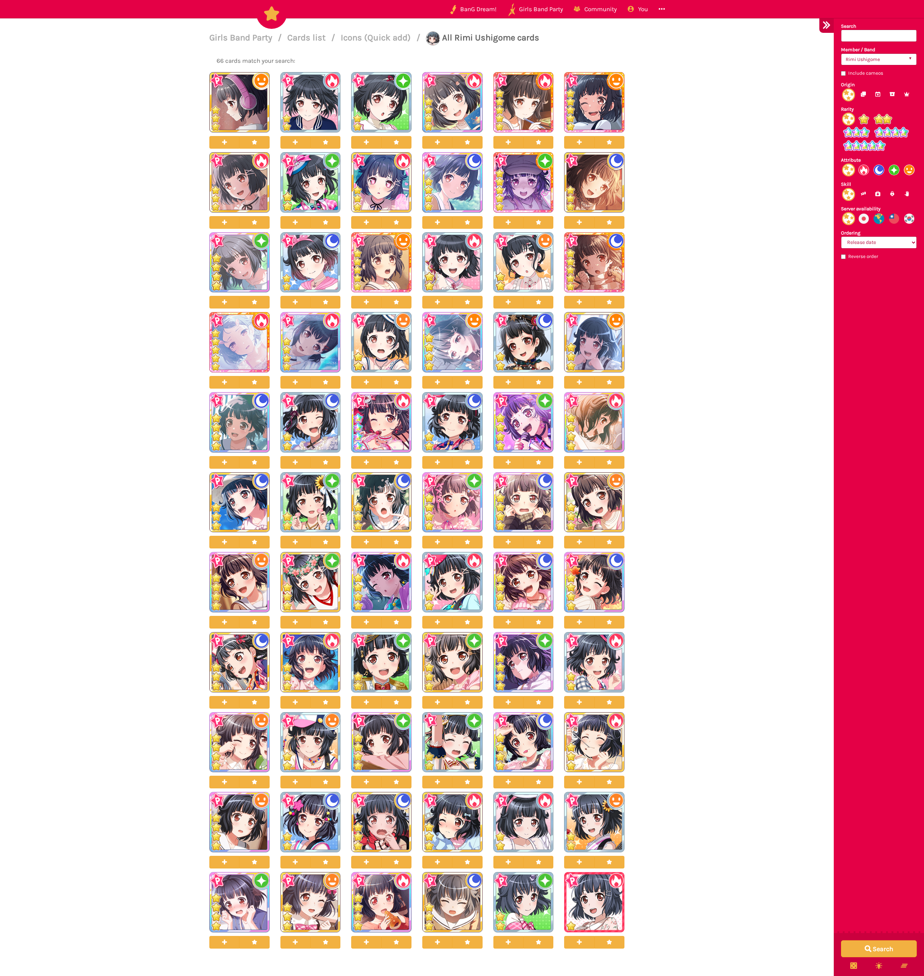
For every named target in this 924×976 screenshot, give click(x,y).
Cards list (307, 37)
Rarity (847, 109)
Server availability (860, 208)
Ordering (850, 233)
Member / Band (858, 49)
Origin (848, 84)
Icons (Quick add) (377, 37)
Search (848, 26)
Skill (846, 184)
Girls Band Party (241, 37)
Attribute (851, 160)
